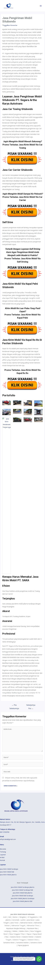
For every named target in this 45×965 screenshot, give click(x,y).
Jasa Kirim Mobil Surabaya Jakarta (22, 887)
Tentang (3, 852)
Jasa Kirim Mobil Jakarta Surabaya (22, 898)
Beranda (3, 849)
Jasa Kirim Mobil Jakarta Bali (22, 901)
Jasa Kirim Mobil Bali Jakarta (22, 893)
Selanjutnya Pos (30, 705)
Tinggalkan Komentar (9, 25)
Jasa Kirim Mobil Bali (7, 872)
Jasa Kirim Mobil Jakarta (8, 875)
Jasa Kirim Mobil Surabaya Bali (22, 890)
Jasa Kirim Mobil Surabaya (9, 869)
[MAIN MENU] (41, 6)
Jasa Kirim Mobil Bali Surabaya (22, 895)
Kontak (2, 860)
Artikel (2, 857)
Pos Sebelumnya (14, 705)
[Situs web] (22, 772)
